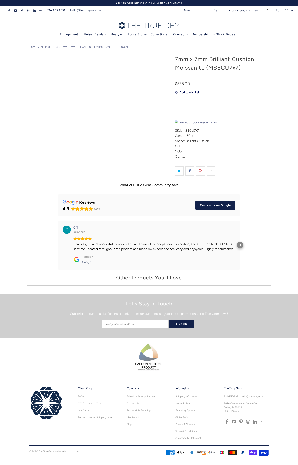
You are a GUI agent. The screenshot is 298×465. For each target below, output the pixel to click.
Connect (179, 34)
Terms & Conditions (186, 431)
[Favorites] (268, 10)
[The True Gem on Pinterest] (21, 10)
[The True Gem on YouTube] (15, 10)
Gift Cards (83, 410)
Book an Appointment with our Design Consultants (149, 2)
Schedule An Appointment (141, 396)
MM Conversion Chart (90, 403)
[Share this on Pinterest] (200, 171)
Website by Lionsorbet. (67, 451)
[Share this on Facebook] (189, 171)
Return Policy (182, 403)
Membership (201, 34)
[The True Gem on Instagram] (28, 10)
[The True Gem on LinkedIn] (34, 10)
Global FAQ (181, 417)
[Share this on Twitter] (179, 171)
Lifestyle (115, 34)
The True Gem (46, 451)
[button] (58, 245)
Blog (129, 424)
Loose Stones (138, 34)
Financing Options (185, 410)
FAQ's (81, 396)
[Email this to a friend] (211, 171)
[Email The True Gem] (40, 10)
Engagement (69, 34)
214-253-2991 (56, 10)
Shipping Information (186, 396)
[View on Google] (67, 230)
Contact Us (133, 403)
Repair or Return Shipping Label (95, 417)
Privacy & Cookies (185, 424)
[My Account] (278, 10)
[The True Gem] (149, 25)
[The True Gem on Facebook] (9, 10)
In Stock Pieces (224, 34)
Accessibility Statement (188, 438)
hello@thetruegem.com (85, 10)
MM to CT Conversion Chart (198, 122)
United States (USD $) (241, 10)
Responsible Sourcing (139, 410)
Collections (159, 34)
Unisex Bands (94, 34)
